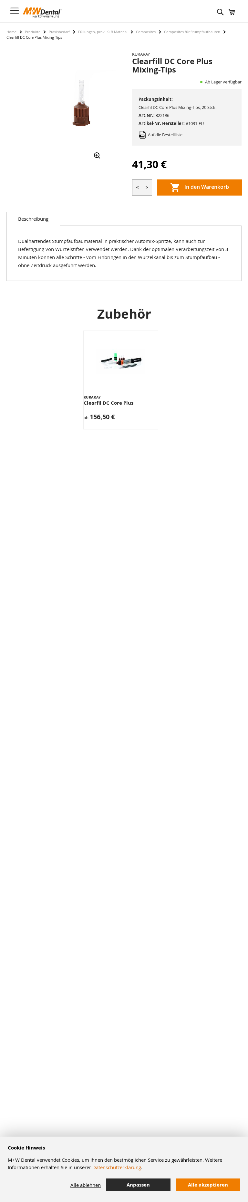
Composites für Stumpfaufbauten (192, 31)
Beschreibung (33, 219)
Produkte (32, 31)
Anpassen (138, 1184)
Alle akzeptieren (208, 1184)
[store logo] (42, 12)
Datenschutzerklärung (116, 1167)
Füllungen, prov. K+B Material (103, 31)
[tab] (33, 219)
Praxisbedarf (59, 31)
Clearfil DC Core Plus (108, 402)
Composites (146, 31)
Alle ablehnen (85, 1185)
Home (11, 31)
